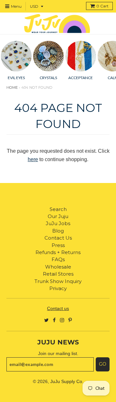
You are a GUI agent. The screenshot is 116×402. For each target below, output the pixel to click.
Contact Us (58, 238)
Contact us (58, 308)
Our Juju (58, 216)
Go (102, 364)
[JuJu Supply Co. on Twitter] (46, 319)
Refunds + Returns (58, 252)
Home (12, 87)
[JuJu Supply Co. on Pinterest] (70, 319)
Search (58, 209)
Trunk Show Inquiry (58, 281)
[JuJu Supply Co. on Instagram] (62, 319)
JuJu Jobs (58, 223)
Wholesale (58, 267)
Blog (58, 231)
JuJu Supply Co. (66, 381)
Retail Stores (58, 274)
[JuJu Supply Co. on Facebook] (54, 319)
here (33, 159)
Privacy (58, 288)
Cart (102, 6)
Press (58, 245)
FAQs (58, 259)
